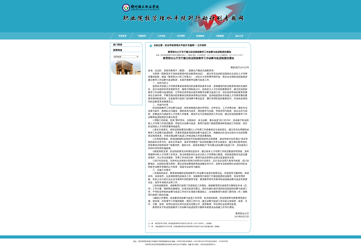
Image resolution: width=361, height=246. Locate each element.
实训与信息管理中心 (208, 244)
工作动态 (161, 36)
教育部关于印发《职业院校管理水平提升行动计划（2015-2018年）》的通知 (183, 223)
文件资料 (181, 36)
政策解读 (200, 36)
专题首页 (142, 36)
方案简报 (220, 36)
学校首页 (122, 36)
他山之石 (239, 36)
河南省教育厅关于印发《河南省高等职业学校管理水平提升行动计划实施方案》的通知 (187, 227)
